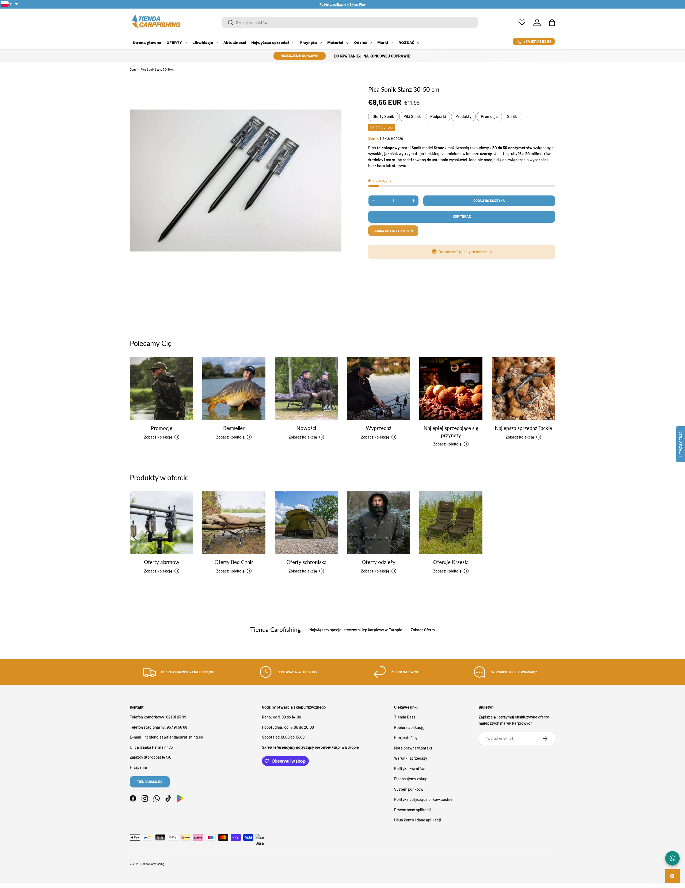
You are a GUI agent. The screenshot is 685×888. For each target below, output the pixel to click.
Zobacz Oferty (423, 629)
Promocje (489, 116)
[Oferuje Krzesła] (450, 522)
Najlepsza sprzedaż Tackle (523, 428)
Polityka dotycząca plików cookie (423, 799)
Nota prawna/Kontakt (413, 747)
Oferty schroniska (306, 562)
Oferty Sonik (383, 116)
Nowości (306, 428)
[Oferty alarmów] (161, 522)
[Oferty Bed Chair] (233, 522)
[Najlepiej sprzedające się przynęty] (450, 388)
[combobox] (350, 22)
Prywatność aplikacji (412, 809)
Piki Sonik (412, 116)
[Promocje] (161, 388)
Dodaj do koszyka (489, 200)
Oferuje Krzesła (451, 562)
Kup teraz (462, 216)
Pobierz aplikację (409, 727)
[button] (552, 22)
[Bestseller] (233, 388)
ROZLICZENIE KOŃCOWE (299, 55)
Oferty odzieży (378, 562)
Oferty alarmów (161, 562)
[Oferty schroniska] (306, 522)
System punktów (408, 789)
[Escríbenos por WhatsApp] (672, 858)
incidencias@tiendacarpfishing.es (173, 737)
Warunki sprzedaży (410, 758)
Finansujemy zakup (410, 778)
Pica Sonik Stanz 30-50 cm (157, 69)
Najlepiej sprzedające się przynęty (451, 431)
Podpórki (438, 116)
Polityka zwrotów (409, 768)
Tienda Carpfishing (152, 864)
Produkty (463, 116)
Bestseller (234, 428)
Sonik (512, 116)
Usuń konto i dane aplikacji (417, 820)
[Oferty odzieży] (378, 522)
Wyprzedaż (378, 428)
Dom (133, 69)
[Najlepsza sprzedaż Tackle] (523, 388)
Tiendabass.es (149, 781)
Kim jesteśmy (405, 737)
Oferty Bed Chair (234, 562)
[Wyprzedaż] (378, 388)
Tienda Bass (404, 717)
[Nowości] (306, 388)
